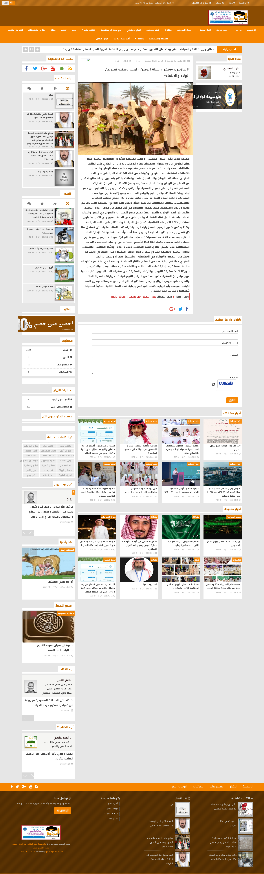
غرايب (238, 30)
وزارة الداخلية (31, 446)
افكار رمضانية (31, 465)
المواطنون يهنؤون (31, 461)
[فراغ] (182, 816)
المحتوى (234, 355)
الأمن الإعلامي (31, 451)
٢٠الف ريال (48, 446)
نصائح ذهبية (48, 465)
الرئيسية (243, 3)
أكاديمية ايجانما (122, 39)
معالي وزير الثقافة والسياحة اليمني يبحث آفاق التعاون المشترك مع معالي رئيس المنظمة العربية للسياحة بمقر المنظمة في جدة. (138, 49)
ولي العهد (65, 461)
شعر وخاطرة (152, 30)
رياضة (140, 39)
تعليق (232, 400)
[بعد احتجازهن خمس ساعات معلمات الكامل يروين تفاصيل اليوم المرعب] (245, 850)
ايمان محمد (66, 752)
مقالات (168, 30)
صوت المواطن (184, 30)
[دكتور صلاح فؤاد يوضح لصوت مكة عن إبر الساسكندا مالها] (245, 867)
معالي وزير (65, 446)
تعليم (63, 30)
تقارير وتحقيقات (36, 30)
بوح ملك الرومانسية (111, 30)
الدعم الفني (65, 680)
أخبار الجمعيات (112, 803)
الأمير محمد (48, 470)
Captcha (234, 377)
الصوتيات (198, 786)
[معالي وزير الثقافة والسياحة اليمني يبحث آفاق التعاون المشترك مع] (182, 850)
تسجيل (218, 3)
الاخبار (233, 786)
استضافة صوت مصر (54, 851)
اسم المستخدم (230, 331)
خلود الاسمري (231, 68)
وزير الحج (31, 470)
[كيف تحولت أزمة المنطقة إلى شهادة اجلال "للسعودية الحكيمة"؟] (182, 867)
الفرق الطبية (65, 475)
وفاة (53, 30)
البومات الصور (179, 786)
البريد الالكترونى (229, 343)
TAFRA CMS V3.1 (27, 851)
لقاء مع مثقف (15, 30)
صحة (74, 30)
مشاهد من (65, 465)
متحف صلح (48, 456)
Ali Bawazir (65, 499)
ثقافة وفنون (88, 30)
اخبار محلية (205, 30)
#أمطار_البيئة (65, 470)
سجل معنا (182, 296)
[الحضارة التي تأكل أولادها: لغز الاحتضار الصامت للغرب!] (182, 833)
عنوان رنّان (65, 451)
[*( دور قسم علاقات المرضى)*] (245, 833)
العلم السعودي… (48, 451)
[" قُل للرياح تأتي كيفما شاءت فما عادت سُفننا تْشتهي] (245, 816)
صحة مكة (31, 456)
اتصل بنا (61, 810)
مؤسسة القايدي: (65, 456)
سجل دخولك (164, 296)
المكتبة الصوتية (111, 814)
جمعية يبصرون (48, 461)
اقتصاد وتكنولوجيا (158, 39)
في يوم (31, 475)
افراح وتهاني (134, 30)
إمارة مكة (48, 475)
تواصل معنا (113, 819)
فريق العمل (102, 39)
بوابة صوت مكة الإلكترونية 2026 (32, 844)
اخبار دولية (221, 30)
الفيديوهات (217, 786)
